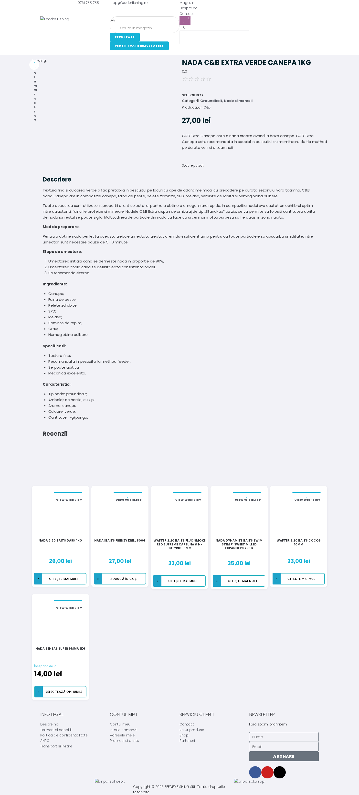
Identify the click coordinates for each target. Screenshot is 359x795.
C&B (207, 107)
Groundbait (211, 100)
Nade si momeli (238, 100)
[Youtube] (267, 772)
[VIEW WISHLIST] (34, 65)
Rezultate (125, 37)
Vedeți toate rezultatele (139, 46)
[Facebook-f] (255, 772)
